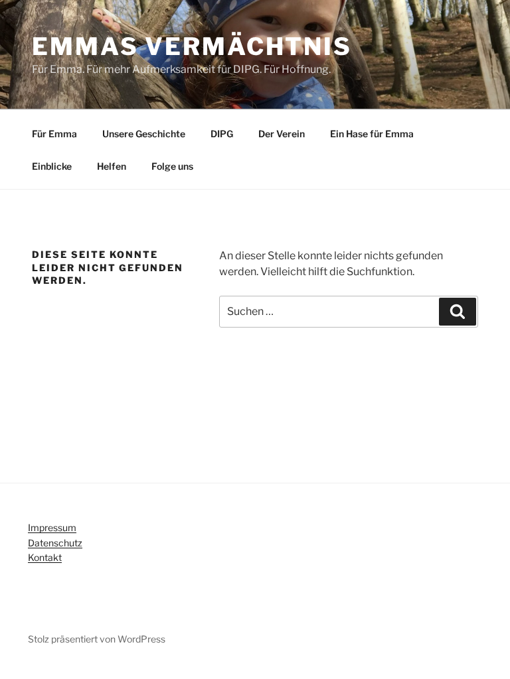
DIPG (222, 133)
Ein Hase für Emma (372, 133)
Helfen (111, 166)
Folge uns (172, 166)
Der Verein (281, 133)
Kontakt (45, 557)
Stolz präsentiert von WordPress (96, 639)
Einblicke (52, 166)
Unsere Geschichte (143, 133)
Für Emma (54, 133)
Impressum (52, 527)
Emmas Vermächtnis (192, 46)
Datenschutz (55, 542)
